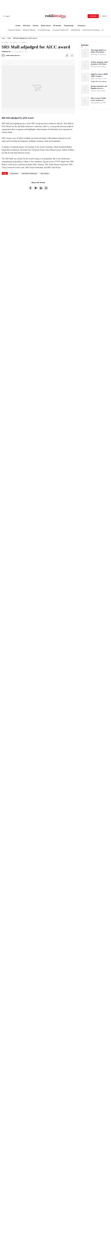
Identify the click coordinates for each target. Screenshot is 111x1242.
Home (18, 25)
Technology (68, 25)
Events (35, 25)
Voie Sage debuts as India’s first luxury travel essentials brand (98, 51)
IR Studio (57, 25)
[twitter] (36, 188)
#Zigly (93, 81)
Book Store (46, 25)
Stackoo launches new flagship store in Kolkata (99, 87)
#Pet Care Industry (101, 81)
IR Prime (26, 25)
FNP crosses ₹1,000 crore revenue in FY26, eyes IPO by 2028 (98, 99)
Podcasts (82, 25)
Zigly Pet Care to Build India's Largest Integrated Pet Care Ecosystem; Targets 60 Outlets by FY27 (99, 75)
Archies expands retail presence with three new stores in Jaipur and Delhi (99, 63)
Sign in (104, 16)
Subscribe (93, 16)
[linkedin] (41, 188)
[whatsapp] (46, 188)
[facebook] (30, 188)
